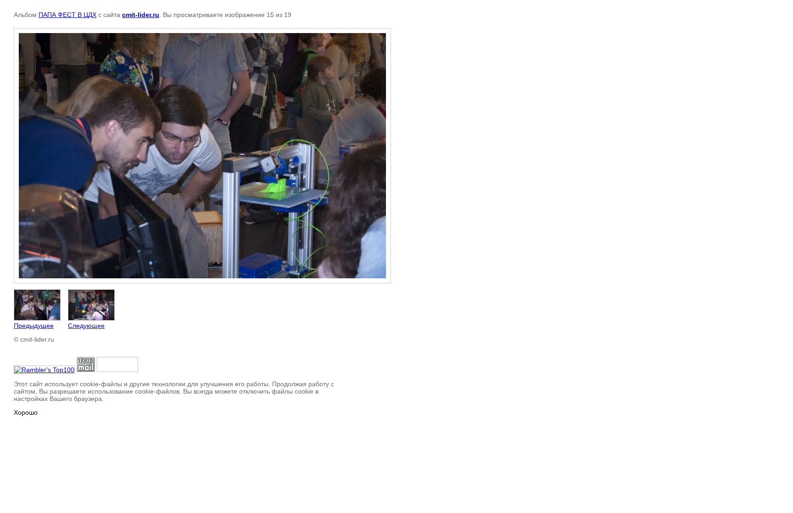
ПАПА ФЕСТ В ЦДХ (67, 14)
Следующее (86, 325)
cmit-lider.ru (140, 14)
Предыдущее (34, 325)
